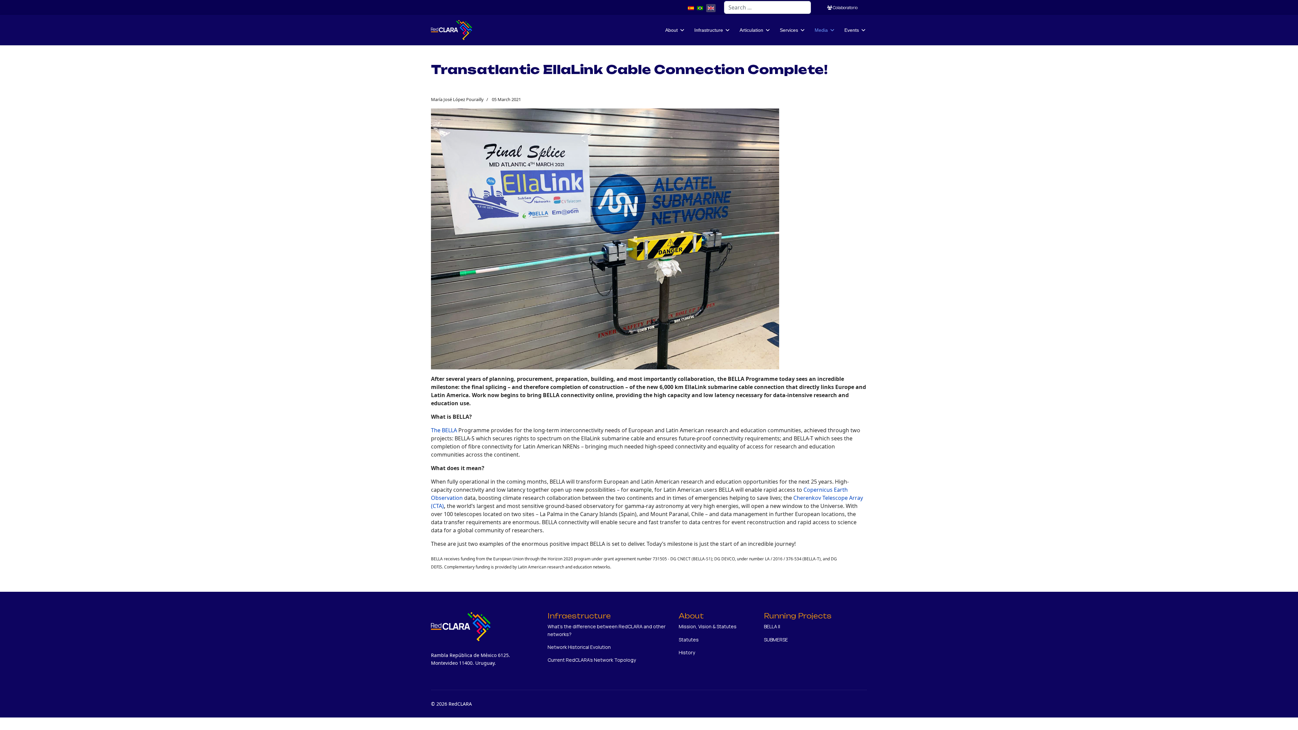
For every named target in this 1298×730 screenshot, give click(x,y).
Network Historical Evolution (579, 647)
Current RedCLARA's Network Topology (592, 660)
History (687, 652)
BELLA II (772, 626)
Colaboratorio (845, 7)
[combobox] (767, 7)
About (671, 30)
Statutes (689, 639)
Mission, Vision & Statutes (708, 626)
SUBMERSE (776, 639)
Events (851, 30)
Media (821, 30)
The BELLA (444, 430)
